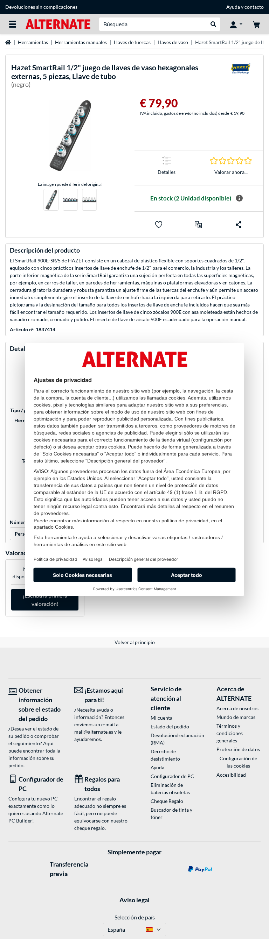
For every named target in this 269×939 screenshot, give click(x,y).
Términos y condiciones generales (229, 733)
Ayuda (233, 7)
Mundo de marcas (235, 717)
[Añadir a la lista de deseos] (158, 224)
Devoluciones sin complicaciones (41, 7)
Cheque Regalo (167, 801)
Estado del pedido (170, 726)
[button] (198, 224)
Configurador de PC (172, 776)
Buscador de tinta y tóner (171, 813)
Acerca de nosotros (237, 708)
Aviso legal (134, 900)
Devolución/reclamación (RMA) (173, 739)
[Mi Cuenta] (236, 24)
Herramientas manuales (81, 42)
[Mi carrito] (256, 24)
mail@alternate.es (93, 732)
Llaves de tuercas (132, 42)
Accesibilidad (231, 775)
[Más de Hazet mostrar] (240, 77)
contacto (254, 7)
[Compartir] (238, 224)
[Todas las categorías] (12, 24)
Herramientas (33, 42)
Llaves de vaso (173, 42)
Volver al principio (135, 642)
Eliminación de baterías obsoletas (170, 788)
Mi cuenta (161, 718)
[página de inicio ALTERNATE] (58, 23)
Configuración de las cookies (238, 762)
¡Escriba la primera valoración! (45, 599)
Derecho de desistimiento (165, 755)
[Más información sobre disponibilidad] (239, 198)
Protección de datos (238, 749)
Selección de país (135, 917)
